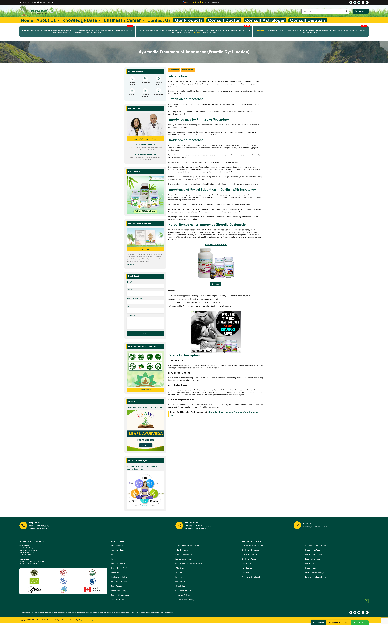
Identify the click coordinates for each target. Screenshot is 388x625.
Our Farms (178, 577)
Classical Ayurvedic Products (252, 546)
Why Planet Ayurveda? (119, 582)
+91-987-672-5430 (192, 528)
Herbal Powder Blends (313, 555)
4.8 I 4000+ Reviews (212, 2)
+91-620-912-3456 (192, 526)
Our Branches (116, 573)
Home (27, 20)
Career (113, 559)
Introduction (174, 70)
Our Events (179, 573)
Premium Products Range (314, 573)
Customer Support (118, 564)
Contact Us (159, 20)
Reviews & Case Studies (120, 595)
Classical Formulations (183, 559)
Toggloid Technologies (87, 620)
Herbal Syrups (310, 568)
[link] (77, 31)
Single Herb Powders (249, 559)
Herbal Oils (246, 573)
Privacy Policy (180, 586)
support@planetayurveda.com (145, 139)
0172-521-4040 (35, 528)
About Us (46, 20)
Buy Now (215, 284)
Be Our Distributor (181, 550)
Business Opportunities (183, 555)
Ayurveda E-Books (118, 550)
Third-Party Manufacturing (184, 600)
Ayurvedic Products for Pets (315, 546)
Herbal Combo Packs (313, 550)
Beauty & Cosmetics (312, 559)
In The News (179, 568)
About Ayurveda (117, 546)
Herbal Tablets (247, 564)
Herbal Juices (247, 568)
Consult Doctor (224, 20)
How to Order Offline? (119, 568)
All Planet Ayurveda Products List (187, 546)
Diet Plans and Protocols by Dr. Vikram (189, 564)
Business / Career (122, 20)
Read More (130, 264)
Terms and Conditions (119, 600)
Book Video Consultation (338, 622)
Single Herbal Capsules (250, 550)
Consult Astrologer (265, 20)
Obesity (132, 82)
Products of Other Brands (251, 577)
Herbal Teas (309, 564)
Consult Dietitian (307, 20)
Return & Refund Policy (183, 591)
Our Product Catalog (118, 591)
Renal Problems (145, 93)
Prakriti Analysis (180, 582)
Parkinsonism (158, 82)
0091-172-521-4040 (37, 526)
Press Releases (117, 586)
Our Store (362, 11)
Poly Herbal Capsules (250, 555)
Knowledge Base (79, 20)
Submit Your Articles (182, 595)
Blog (113, 555)
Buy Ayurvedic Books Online (315, 577)
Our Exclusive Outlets (119, 577)
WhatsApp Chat (360, 622)
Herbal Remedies (188, 70)
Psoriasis (145, 82)
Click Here (196, 32)
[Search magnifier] (346, 11)
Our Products (189, 20)
